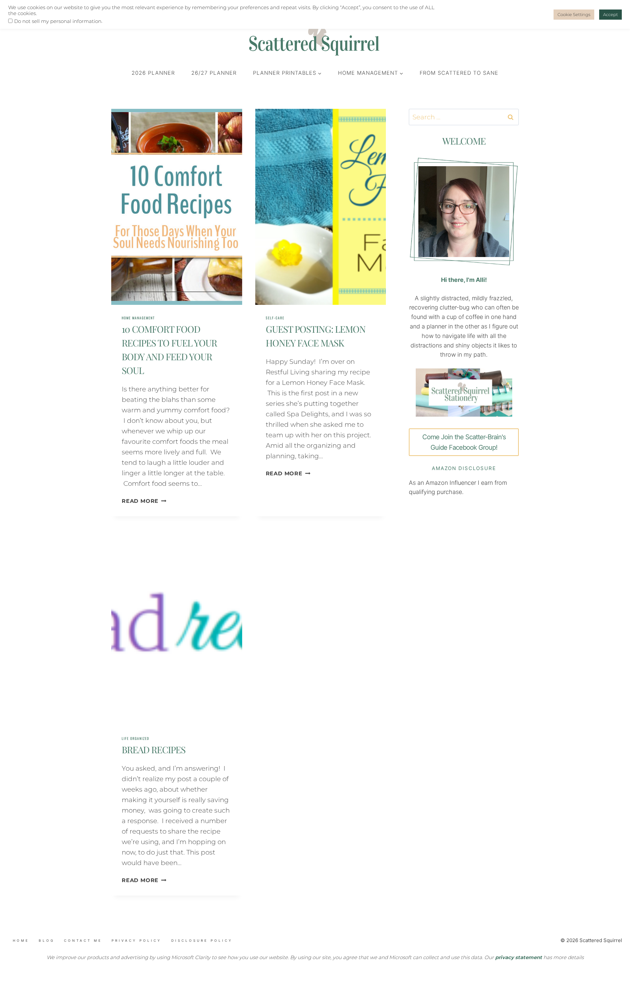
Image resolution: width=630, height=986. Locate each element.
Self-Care (275, 317)
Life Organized (135, 738)
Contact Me (83, 940)
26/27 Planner (214, 72)
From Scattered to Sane (459, 72)
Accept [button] (610, 14)
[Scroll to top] (46, 949)
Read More (144, 501)
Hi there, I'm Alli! (464, 279)
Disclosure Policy (202, 940)
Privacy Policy (136, 940)
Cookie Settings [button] (573, 14)
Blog (46, 940)
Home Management (138, 317)
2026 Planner (153, 72)
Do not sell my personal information (57, 21)
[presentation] (176, 207)
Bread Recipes (153, 749)
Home (21, 940)
